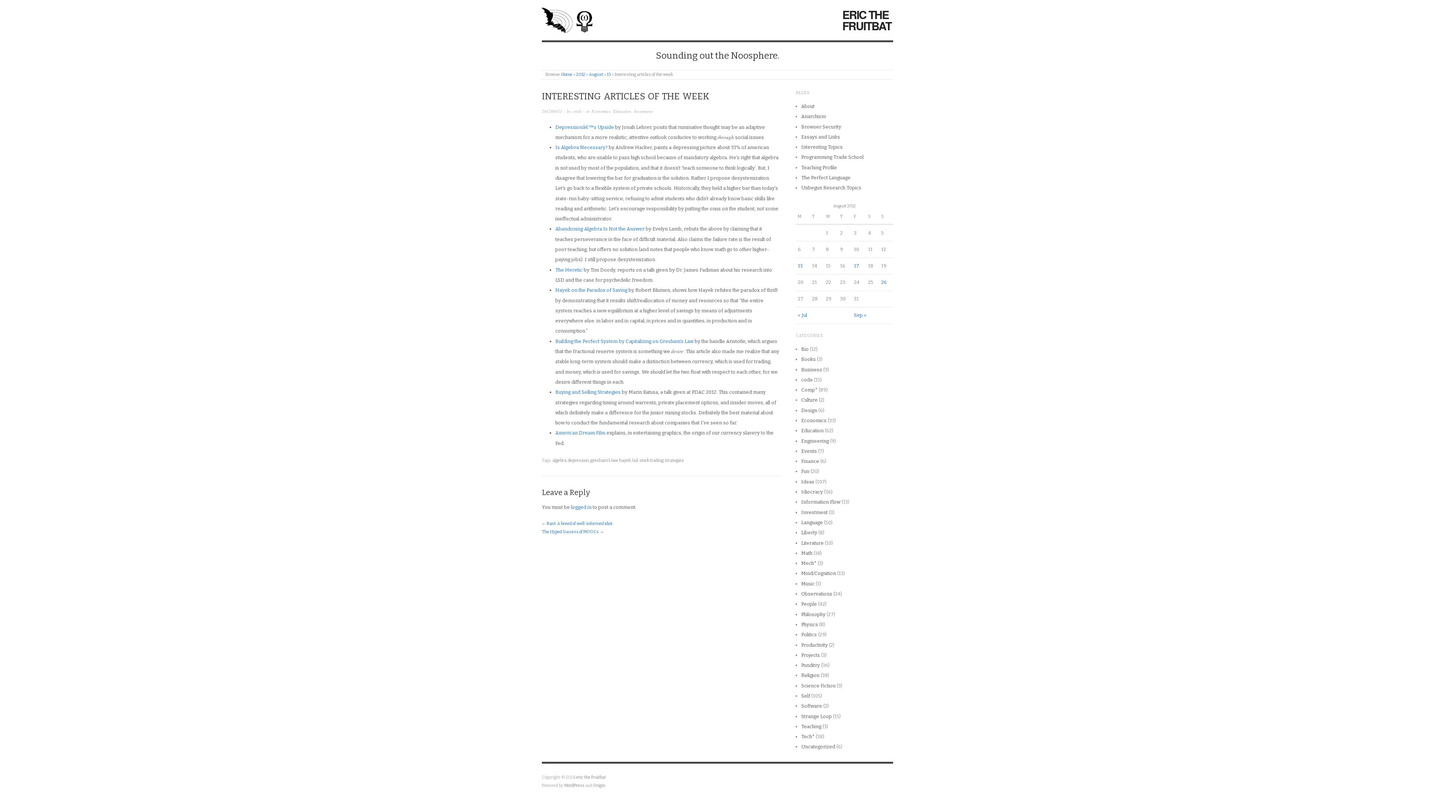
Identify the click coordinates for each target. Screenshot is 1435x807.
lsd (635, 460)
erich (577, 111)
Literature (812, 543)
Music (808, 584)
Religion (810, 675)
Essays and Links (820, 137)
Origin (599, 785)
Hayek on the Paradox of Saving (591, 290)
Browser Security (821, 127)
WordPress (574, 785)
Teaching (811, 726)
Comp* (809, 390)
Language (812, 522)
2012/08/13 (552, 111)
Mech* (809, 563)
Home (567, 74)
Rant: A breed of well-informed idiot (579, 523)
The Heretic (569, 270)
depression (578, 460)
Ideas (807, 482)
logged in (581, 507)
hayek (625, 460)
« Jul (802, 315)
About (808, 106)
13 (609, 74)
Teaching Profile (819, 167)
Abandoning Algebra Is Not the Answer (600, 229)
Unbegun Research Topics (831, 188)
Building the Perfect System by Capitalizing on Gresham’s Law (624, 341)
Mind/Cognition (818, 573)
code (807, 380)
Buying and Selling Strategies (588, 392)
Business (811, 369)
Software (811, 706)
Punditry (810, 665)
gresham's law (604, 460)
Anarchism (813, 116)
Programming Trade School (832, 157)
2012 (580, 74)
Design (809, 410)
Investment (643, 111)
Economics (601, 111)
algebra (559, 460)
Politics (809, 634)
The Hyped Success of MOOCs (570, 531)
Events (809, 451)
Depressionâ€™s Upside (584, 127)
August (596, 74)
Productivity (814, 645)
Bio (805, 349)
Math (806, 553)
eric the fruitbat (866, 20)
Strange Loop (816, 716)
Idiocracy (812, 492)
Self (805, 696)
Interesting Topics (822, 147)
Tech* (808, 736)
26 (884, 282)
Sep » (860, 315)
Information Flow (820, 502)
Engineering (815, 441)
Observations (816, 594)
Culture (809, 400)
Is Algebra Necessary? (581, 147)
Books (808, 359)
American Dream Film (580, 433)
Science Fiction (818, 686)
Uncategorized (818, 746)
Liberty (809, 532)
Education (622, 111)
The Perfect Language (826, 177)
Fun (805, 471)
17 (856, 266)
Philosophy (813, 614)
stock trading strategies (661, 460)
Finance (810, 461)
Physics (809, 624)
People (809, 604)
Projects (810, 655)
